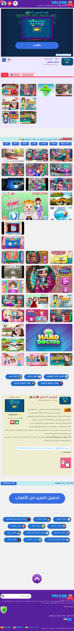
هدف (34, 143)
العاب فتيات (41, 519)
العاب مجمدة (32, 540)
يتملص (25, 143)
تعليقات (15, 75)
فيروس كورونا (65, 143)
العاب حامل (32, 376)
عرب (69, 619)
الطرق (53, 143)
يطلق (15, 143)
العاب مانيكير (60, 533)
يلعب (37, 45)
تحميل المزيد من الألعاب (37, 498)
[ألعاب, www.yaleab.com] (61, 3)
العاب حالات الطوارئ (55, 376)
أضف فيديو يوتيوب (9, 483)
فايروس (43, 143)
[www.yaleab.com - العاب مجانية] (61, 597)
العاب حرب (13, 376)
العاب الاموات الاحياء (22, 383)
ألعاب (5, 75)
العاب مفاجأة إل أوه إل (35, 533)
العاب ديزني (11, 533)
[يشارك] (4, 60)
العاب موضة (16, 526)
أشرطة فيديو (28, 75)
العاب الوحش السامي (56, 540)
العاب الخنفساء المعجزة (16, 519)
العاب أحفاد (12, 540)
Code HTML (69, 410)
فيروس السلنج (34, 627)
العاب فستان (56, 526)
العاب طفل (36, 526)
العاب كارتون (61, 519)
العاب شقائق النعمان (49, 383)
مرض (6, 143)
